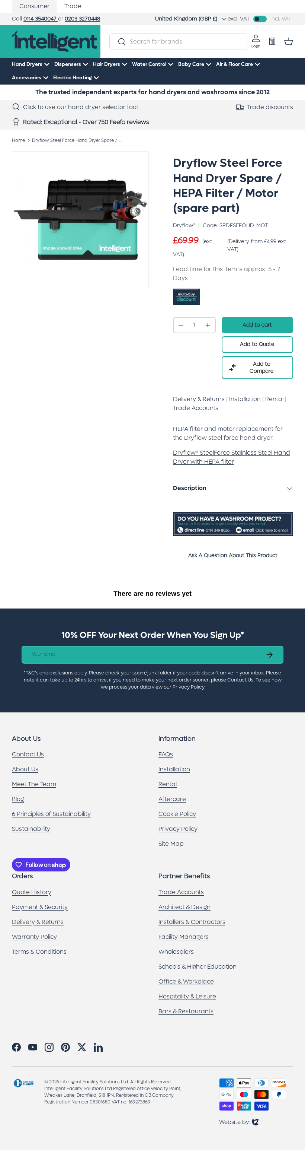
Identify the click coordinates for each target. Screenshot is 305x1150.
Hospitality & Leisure (187, 996)
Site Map (171, 844)
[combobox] (178, 41)
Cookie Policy (177, 814)
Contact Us (28, 754)
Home (18, 140)
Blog (18, 799)
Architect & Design (184, 907)
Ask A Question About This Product (232, 555)
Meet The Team (34, 784)
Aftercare (172, 799)
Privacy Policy (178, 829)
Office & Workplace (186, 981)
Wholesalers (176, 952)
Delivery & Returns (38, 922)
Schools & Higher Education (197, 966)
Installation (174, 769)
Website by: (239, 1122)
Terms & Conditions (39, 952)
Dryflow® (184, 225)
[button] (288, 41)
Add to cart (257, 324)
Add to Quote (257, 344)
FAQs (165, 754)
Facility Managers (183, 937)
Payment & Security (40, 907)
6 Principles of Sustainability (51, 814)
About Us (25, 769)
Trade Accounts (181, 892)
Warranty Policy (34, 937)
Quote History (31, 892)
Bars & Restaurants (186, 1011)
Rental (167, 784)
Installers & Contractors (191, 922)
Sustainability (31, 829)
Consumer (34, 6)
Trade (72, 6)
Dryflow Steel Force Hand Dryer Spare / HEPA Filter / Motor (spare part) (76, 140)
